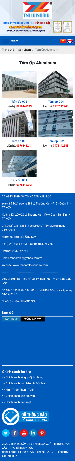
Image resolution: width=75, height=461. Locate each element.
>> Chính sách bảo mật (16, 402)
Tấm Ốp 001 (19, 180)
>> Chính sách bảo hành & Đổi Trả (23, 383)
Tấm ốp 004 (56, 101)
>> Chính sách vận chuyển (18, 396)
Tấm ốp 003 (19, 141)
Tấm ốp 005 (19, 101)
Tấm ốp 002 (56, 141)
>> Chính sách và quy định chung (22, 377)
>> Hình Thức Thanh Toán (18, 389)
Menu (14, 40)
